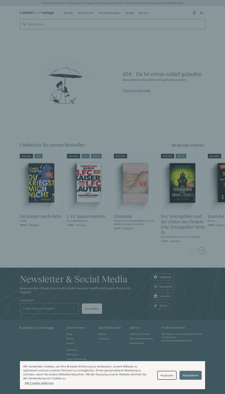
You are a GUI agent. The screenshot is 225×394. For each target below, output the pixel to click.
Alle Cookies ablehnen (39, 383)
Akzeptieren (190, 375)
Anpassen (166, 375)
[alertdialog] (112, 375)
